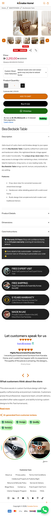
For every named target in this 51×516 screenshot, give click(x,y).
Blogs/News (9, 487)
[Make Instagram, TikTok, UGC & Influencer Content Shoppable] (45, 462)
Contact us (22, 487)
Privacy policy (21, 475)
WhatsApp (27, 111)
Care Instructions (9, 231)
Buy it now (25, 104)
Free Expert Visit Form (37, 487)
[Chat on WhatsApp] (45, 510)
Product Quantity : (11, 80)
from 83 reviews (24, 343)
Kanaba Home (32, 506)
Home (4, 8)
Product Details (9, 213)
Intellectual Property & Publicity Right (25, 479)
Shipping (6, 62)
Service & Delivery (37, 483)
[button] (10, 40)
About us (8, 475)
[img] (25, 340)
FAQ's (42, 491)
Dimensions (7, 222)
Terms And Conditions (37, 475)
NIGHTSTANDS (14, 8)
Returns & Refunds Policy (16, 483)
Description (7, 136)
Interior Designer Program (17, 491)
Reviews (33, 491)
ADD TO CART (25, 96)
